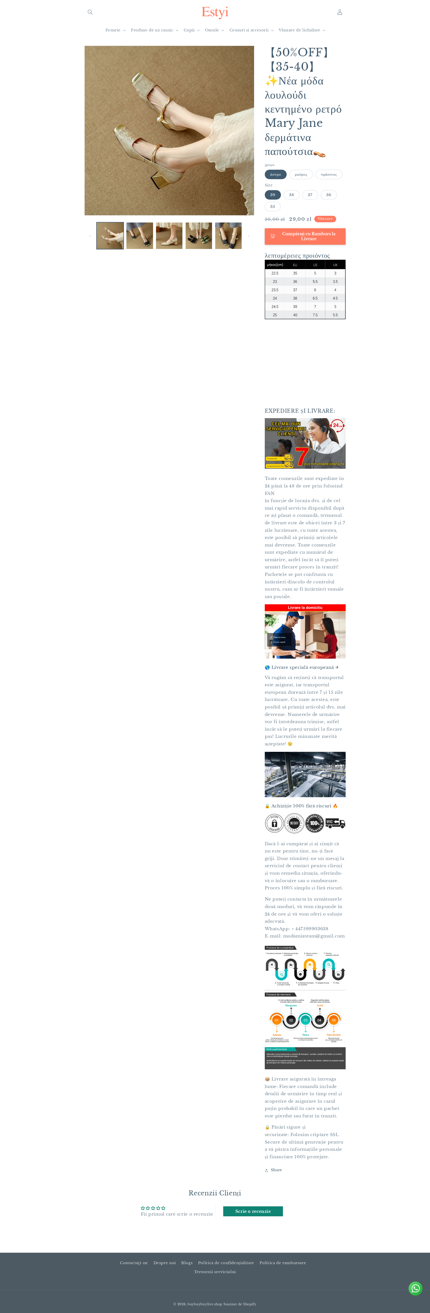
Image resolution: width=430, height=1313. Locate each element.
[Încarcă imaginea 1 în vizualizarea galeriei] (110, 235)
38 (291, 195)
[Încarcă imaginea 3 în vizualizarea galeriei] (139, 235)
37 (310, 195)
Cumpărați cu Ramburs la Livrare (308, 236)
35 (272, 206)
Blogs (187, 1263)
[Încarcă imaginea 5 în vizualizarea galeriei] (198, 235)
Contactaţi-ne (134, 1263)
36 (328, 195)
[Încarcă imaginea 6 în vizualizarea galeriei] (228, 235)
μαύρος (301, 174)
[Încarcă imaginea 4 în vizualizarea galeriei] (169, 235)
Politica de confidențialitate (226, 1263)
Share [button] (276, 1170)
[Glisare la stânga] (89, 235)
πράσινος (329, 174)
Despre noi (165, 1263)
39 (272, 195)
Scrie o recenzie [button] (253, 1211)
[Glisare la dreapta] (248, 235)
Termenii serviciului (215, 1272)
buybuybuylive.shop (205, 1304)
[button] (90, 12)
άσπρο (275, 174)
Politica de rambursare (283, 1263)
